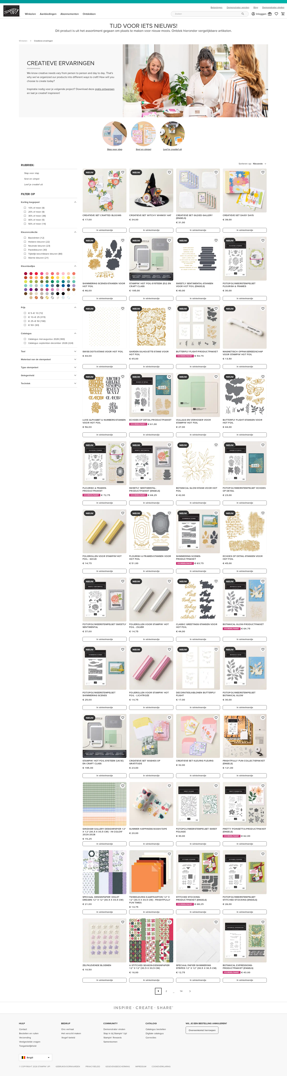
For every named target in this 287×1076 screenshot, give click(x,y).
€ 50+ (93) (33, 325)
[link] (276, 14)
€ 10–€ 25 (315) (37, 317)
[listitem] (49, 173)
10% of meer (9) (36, 207)
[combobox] (210, 14)
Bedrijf (65, 1023)
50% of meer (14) (37, 223)
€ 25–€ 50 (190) (37, 321)
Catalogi (151, 1023)
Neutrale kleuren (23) (39, 245)
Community (110, 1023)
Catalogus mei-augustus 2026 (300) (46, 339)
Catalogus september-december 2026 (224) (50, 343)
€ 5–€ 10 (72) (35, 313)
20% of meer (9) (36, 211)
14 (181, 991)
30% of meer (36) (37, 215)
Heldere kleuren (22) (39, 241)
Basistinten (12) (36, 237)
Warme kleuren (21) (38, 257)
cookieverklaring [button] (161, 1066)
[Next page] (190, 991)
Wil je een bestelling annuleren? (206, 1023)
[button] (270, 14)
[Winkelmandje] (283, 14)
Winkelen (23, 41)
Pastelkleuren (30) (37, 249)
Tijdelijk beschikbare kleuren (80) (45, 253)
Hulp (22, 1023)
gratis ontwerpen (104, 88)
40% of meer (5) (36, 219)
